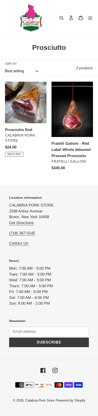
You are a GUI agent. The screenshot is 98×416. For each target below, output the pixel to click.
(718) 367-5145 (22, 233)
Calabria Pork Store (39, 400)
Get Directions (21, 223)
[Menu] (90, 17)
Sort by (11, 63)
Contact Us (18, 243)
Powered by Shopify (70, 400)
